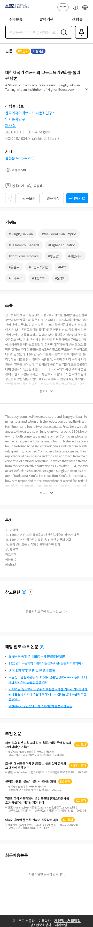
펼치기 (86, 91)
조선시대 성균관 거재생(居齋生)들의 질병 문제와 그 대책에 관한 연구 (35, 765)
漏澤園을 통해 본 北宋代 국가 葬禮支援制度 (37, 656)
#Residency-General (24, 244)
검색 (63, 36)
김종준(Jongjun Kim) (19, 158)
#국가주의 (16, 278)
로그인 (63, 7)
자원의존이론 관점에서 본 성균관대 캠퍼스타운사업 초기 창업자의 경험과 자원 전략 (37, 800)
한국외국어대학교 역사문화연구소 (30, 112)
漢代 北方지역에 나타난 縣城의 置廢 (32, 670)
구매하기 (75, 198)
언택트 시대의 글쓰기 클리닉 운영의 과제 (30, 781)
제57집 (10, 125)
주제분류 (16, 19)
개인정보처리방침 (67, 920)
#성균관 (53, 255)
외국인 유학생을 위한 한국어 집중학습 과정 (32, 820)
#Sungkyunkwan (21, 233)
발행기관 (47, 19)
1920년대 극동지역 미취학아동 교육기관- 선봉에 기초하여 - (45, 663)
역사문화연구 (15, 119)
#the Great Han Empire (59, 233)
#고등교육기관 (39, 267)
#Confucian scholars (24, 255)
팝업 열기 (30, 592)
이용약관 (44, 920)
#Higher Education (61, 244)
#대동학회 (39, 278)
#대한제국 (75, 255)
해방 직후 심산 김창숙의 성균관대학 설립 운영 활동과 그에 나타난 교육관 (38, 745)
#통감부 (14, 267)
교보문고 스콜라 (23, 920)
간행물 (77, 19)
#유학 (62, 267)
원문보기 (28, 198)
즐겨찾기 (80, 38)
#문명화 (60, 278)
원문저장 (53, 198)
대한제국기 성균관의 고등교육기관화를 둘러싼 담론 (40, 706)
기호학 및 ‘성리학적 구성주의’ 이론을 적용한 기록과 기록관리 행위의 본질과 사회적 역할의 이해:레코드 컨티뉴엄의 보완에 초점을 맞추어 (48, 694)
